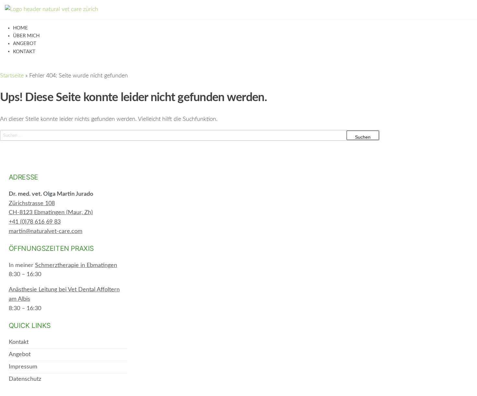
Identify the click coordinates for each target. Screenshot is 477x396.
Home (20, 28)
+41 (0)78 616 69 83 (35, 222)
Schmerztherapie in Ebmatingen (76, 265)
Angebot (24, 43)
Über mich (26, 35)
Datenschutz (25, 379)
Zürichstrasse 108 (32, 203)
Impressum (23, 367)
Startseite (12, 76)
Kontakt (24, 51)
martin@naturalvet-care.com (45, 231)
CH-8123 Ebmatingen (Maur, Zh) (51, 212)
